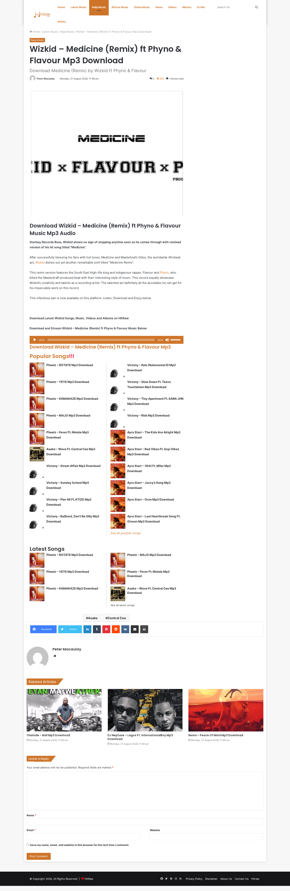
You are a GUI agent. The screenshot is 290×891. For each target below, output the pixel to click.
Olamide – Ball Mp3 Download (48, 735)
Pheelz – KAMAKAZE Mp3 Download (72, 399)
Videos (172, 7)
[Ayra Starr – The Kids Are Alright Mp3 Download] (117, 437)
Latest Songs (47, 549)
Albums (186, 7)
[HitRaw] (42, 14)
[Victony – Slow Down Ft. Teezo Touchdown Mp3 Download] (117, 386)
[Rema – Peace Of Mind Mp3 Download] (225, 710)
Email (31, 830)
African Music (119, 7)
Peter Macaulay (46, 78)
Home (61, 7)
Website (155, 830)
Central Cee (117, 618)
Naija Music (99, 7)
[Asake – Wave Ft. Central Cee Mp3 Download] (37, 454)
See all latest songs (122, 605)
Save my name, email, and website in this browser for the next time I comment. (79, 845)
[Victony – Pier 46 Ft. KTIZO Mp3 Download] (37, 504)
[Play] (35, 340)
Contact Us (242, 878)
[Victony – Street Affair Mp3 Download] (37, 470)
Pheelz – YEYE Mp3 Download (67, 382)
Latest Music (78, 7)
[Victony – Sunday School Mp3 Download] (37, 487)
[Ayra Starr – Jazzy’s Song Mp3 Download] (117, 487)
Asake (93, 618)
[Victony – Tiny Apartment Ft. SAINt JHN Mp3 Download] (117, 403)
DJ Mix (201, 7)
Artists (62, 21)
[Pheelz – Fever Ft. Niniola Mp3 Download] (37, 437)
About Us (226, 878)
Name (31, 815)
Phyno (164, 272)
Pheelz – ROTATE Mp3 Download (69, 365)
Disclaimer (211, 878)
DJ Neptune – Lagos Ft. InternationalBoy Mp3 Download (140, 737)
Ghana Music (142, 7)
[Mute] (167, 340)
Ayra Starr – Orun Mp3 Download (150, 499)
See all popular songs (125, 533)
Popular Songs (52, 356)
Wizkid (40, 262)
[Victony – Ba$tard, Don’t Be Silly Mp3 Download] (37, 521)
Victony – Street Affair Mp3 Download (73, 466)
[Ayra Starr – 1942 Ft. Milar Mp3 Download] (117, 470)
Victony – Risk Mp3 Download (148, 415)
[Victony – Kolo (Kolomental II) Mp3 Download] (117, 370)
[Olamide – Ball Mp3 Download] (64, 710)
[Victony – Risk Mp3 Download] (117, 420)
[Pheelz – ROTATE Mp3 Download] (37, 370)
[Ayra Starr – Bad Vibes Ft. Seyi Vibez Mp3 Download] (117, 454)
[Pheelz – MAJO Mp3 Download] (37, 420)
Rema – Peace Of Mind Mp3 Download (215, 735)
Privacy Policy (194, 878)
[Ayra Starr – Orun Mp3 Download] (117, 504)
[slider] (175, 339)
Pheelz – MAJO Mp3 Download (68, 415)
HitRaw (89, 878)
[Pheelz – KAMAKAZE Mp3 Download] (37, 403)
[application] (106, 340)
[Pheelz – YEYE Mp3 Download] (37, 386)
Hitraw (255, 878)
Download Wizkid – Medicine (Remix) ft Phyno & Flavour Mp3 (100, 347)
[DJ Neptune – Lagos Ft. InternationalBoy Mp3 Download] (145, 710)
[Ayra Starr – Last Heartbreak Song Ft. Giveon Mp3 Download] (117, 521)
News (159, 7)
